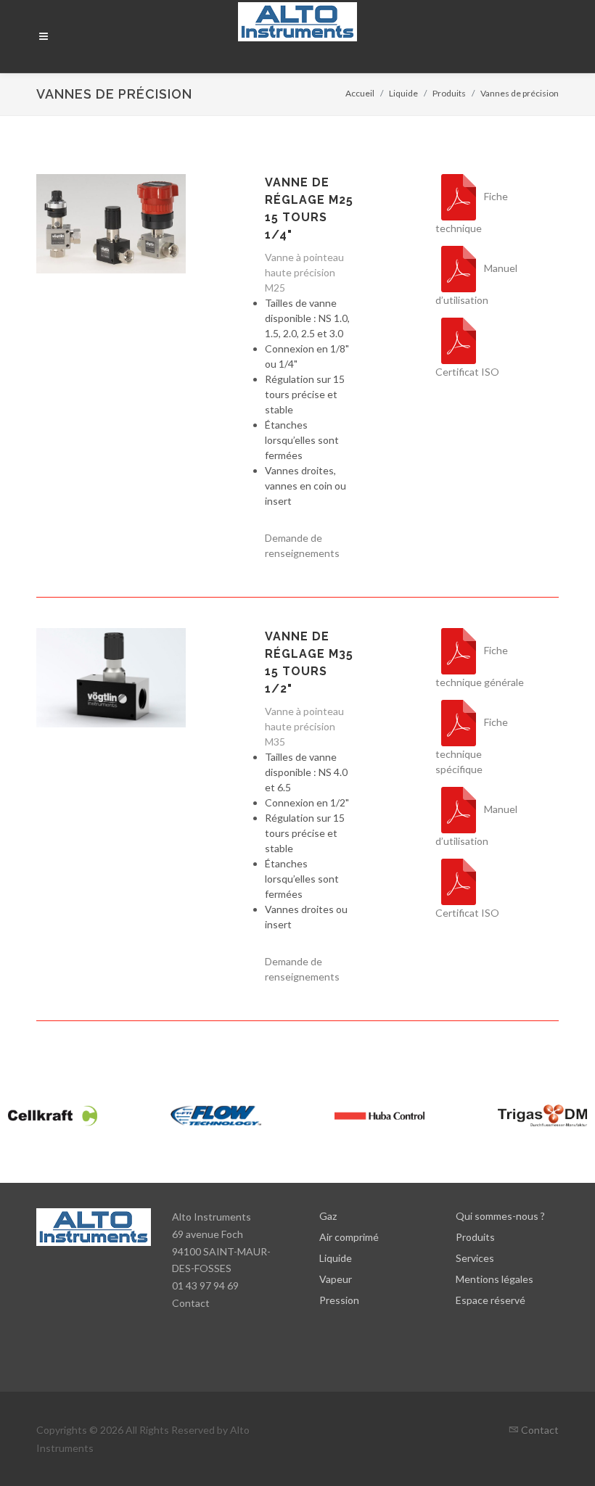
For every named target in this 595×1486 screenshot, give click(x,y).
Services (475, 1258)
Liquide (403, 93)
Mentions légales (494, 1279)
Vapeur (335, 1279)
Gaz (328, 1216)
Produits (449, 93)
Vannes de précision (519, 93)
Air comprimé (349, 1237)
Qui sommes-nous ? (500, 1216)
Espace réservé (490, 1300)
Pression (339, 1300)
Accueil (359, 93)
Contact (191, 1303)
